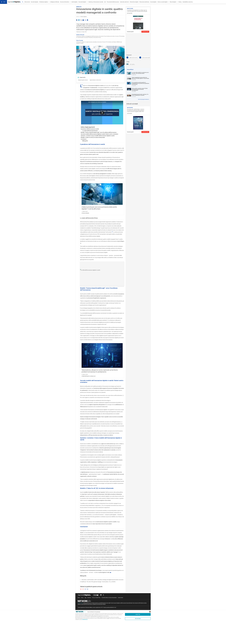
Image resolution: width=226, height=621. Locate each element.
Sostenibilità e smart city (188, 1)
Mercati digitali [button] (173, 1)
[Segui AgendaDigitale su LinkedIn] (101, 595)
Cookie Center (120, 597)
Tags (85, 597)
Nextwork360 (80, 602)
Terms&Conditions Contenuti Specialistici (109, 597)
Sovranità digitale (34, 1)
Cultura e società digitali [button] (162, 1)
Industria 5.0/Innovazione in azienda (95, 1)
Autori (82, 597)
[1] (112, 231)
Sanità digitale (74, 1)
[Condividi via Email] (83, 20)
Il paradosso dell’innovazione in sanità (90, 129)
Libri (105, 1)
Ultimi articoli (27, 1)
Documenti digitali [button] (82, 1)
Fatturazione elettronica (144, 1)
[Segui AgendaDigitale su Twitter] (103, 595)
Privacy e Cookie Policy (96, 597)
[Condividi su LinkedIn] (79, 20)
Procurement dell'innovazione (113, 1)
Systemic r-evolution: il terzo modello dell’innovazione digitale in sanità (97, 135)
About (79, 597)
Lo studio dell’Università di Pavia (90, 130)
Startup (180, 1)
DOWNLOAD (145, 31)
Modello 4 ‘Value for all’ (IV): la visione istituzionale (93, 137)
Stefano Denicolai (80, 34)
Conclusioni (83, 139)
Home (77, 16)
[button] (3, 2)
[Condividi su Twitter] (81, 20)
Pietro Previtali (79, 40)
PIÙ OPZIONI (138, 618)
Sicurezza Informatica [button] (64, 1)
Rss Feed (89, 597)
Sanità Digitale (85, 102)
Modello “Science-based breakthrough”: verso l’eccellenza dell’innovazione (98, 132)
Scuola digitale (153, 1)
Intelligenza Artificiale (54, 1)
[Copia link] (85, 20)
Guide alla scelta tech (124, 1)
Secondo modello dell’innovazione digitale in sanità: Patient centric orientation (99, 134)
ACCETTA (138, 614)
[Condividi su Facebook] (77, 20)
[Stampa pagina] (87, 20)
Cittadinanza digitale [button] (43, 1)
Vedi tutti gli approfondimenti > (143, 99)
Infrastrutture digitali (134, 1)
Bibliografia (85, 140)
